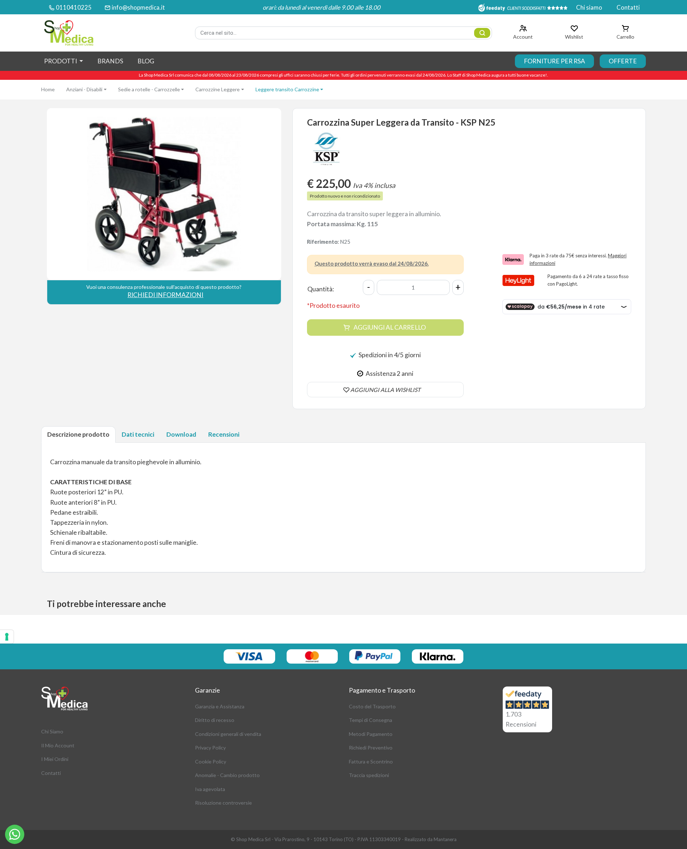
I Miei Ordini (54, 759)
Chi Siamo (52, 731)
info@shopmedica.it (138, 7)
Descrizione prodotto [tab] (78, 434)
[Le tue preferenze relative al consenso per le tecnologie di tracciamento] (7, 637)
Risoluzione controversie (223, 803)
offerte (623, 61)
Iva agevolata (210, 789)
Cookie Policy (210, 761)
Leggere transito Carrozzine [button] (287, 89)
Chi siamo (589, 7)
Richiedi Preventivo (371, 747)
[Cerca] (482, 33)
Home (48, 89)
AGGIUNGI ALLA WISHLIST (385, 389)
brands (110, 61)
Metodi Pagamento (371, 734)
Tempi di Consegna (370, 720)
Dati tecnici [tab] (138, 434)
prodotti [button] (61, 61)
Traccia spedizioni (369, 775)
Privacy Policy (210, 747)
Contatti (628, 7)
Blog (145, 61)
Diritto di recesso (214, 720)
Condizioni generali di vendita (228, 734)
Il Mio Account (57, 745)
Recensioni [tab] (223, 434)
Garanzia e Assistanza (219, 706)
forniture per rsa (554, 61)
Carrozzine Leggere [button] (217, 89)
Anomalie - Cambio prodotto (227, 775)
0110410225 (74, 7)
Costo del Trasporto (372, 706)
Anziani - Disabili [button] (84, 89)
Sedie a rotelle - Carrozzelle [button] (149, 89)
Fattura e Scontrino (371, 761)
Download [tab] (181, 434)
